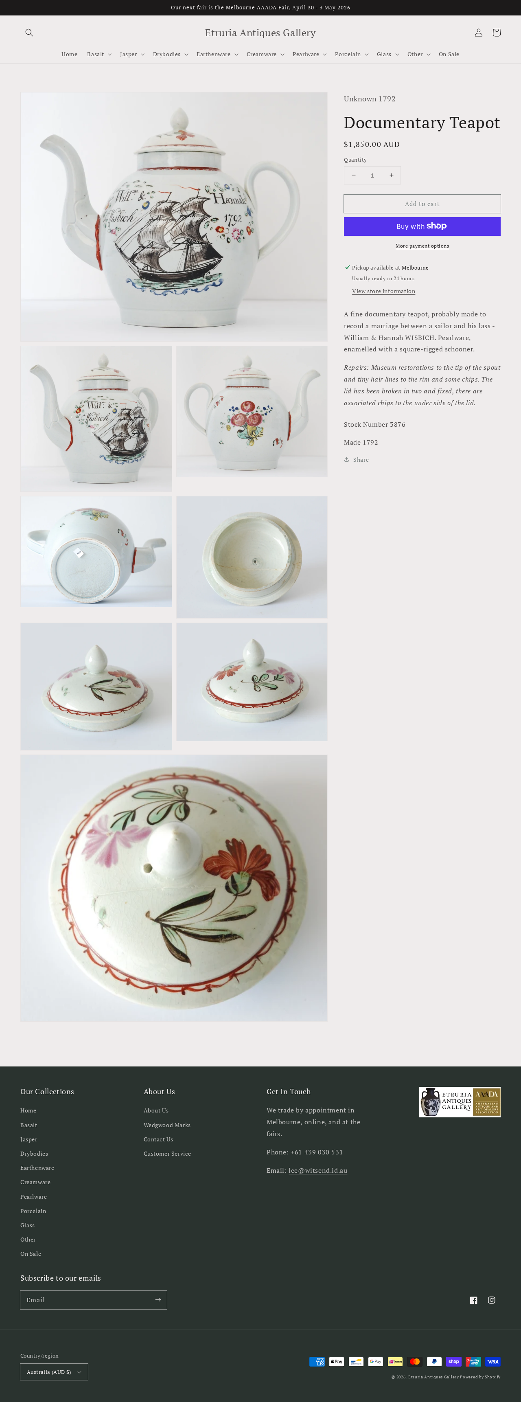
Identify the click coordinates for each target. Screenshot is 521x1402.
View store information (383, 290)
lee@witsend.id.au (318, 1170)
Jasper (28, 1139)
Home (28, 1110)
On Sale (30, 1253)
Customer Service (168, 1153)
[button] (29, 33)
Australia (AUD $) (49, 1372)
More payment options (422, 245)
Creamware (35, 1182)
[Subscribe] (158, 1300)
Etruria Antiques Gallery (434, 1377)
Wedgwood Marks (167, 1125)
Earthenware (37, 1168)
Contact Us (158, 1139)
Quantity (355, 159)
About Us (156, 1110)
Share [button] (361, 459)
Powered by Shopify (480, 1377)
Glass (27, 1225)
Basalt (28, 1125)
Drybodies (34, 1153)
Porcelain (33, 1211)
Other (28, 1239)
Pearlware (33, 1196)
